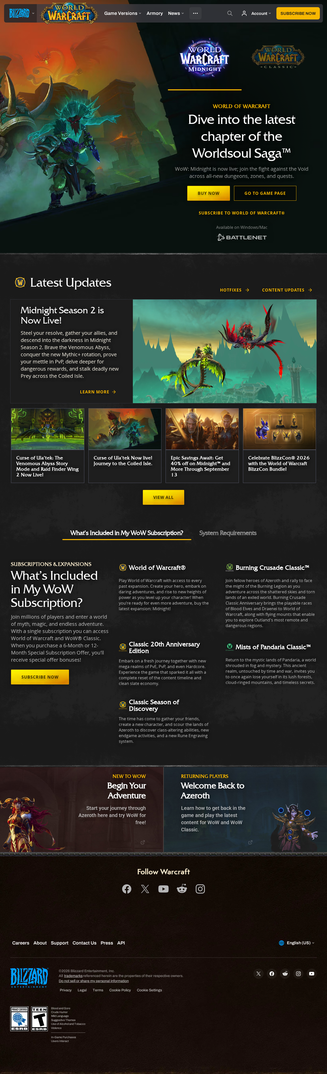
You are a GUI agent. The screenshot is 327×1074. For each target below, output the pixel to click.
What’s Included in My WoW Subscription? (127, 533)
